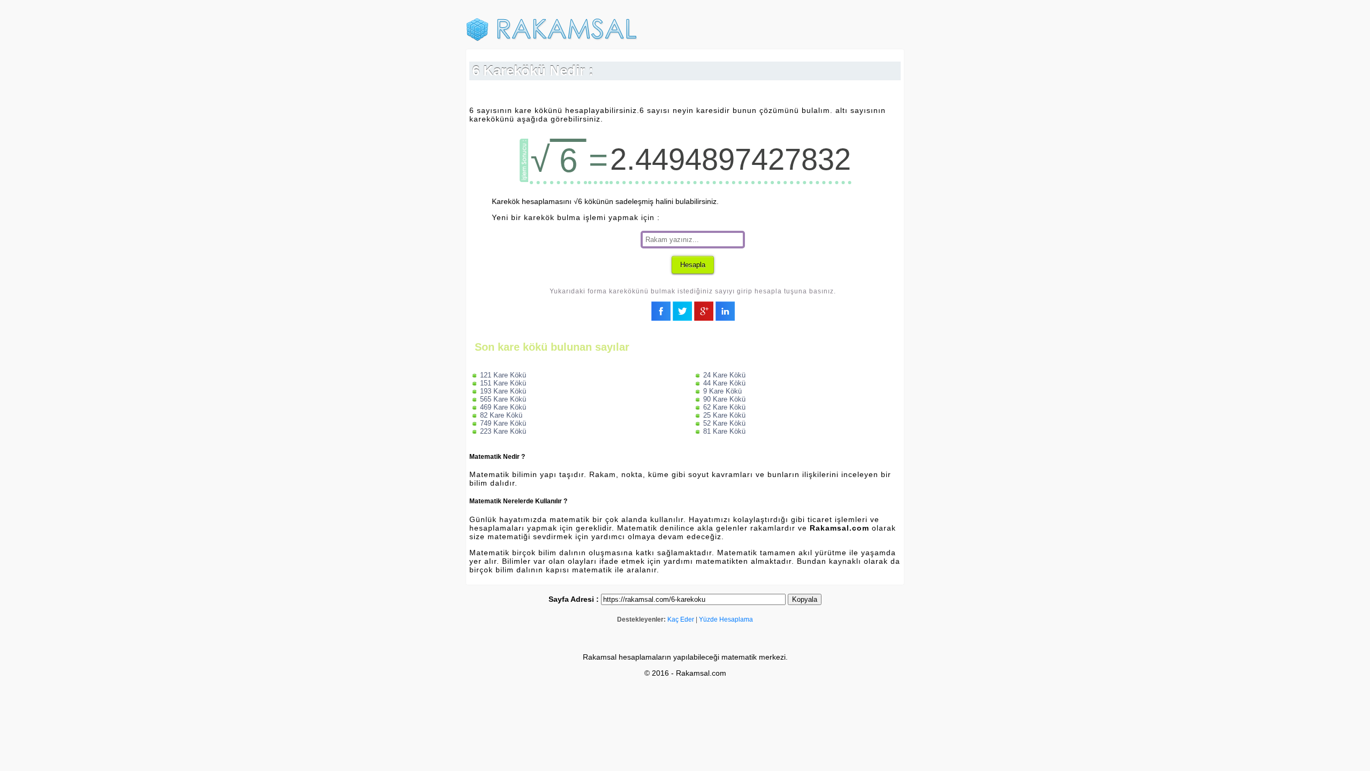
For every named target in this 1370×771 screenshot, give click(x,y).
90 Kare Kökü (724, 399)
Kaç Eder (680, 619)
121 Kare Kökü (503, 375)
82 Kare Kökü (501, 415)
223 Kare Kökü (503, 431)
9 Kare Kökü (722, 391)
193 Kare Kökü (503, 391)
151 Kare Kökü (503, 383)
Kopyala (804, 599)
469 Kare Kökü (503, 407)
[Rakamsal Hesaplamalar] (552, 39)
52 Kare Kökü (724, 423)
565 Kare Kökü (503, 399)
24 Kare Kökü (724, 375)
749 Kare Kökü (503, 423)
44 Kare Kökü (724, 383)
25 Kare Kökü (724, 415)
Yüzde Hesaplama (726, 619)
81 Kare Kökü (724, 431)
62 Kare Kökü (724, 407)
